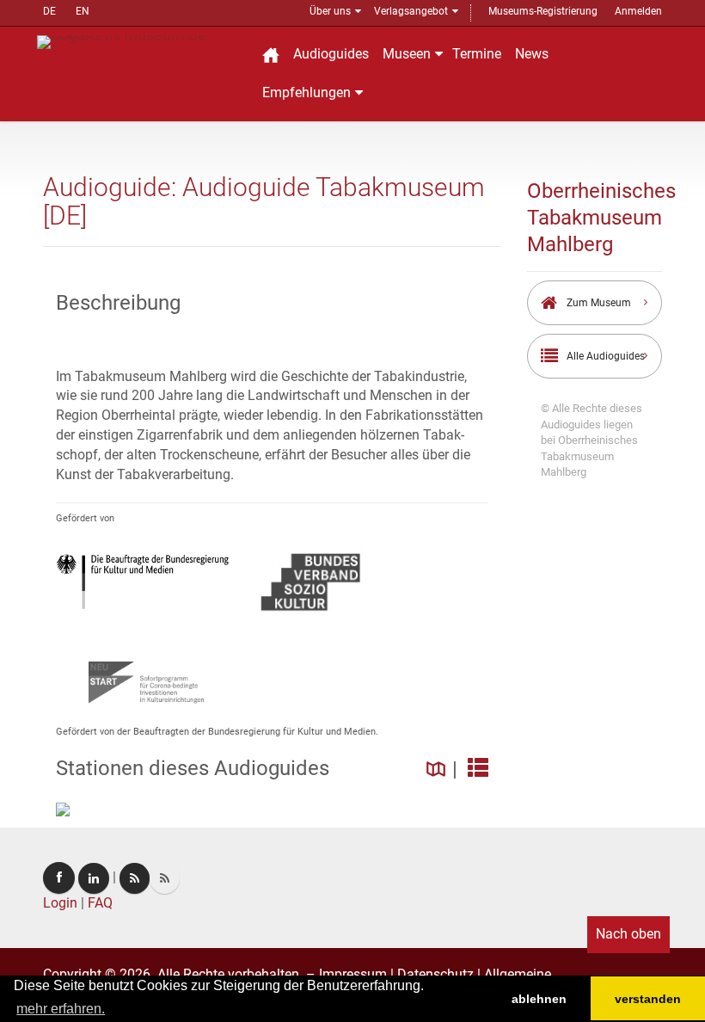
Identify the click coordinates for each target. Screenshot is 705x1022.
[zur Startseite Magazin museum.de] (139, 41)
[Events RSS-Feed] (135, 878)
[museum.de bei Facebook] (59, 878)
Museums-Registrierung (543, 11)
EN (82, 11)
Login (60, 903)
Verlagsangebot (411, 11)
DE (49, 11)
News (532, 54)
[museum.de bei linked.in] (93, 878)
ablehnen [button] (539, 999)
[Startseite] (270, 54)
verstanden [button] (648, 999)
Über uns (330, 11)
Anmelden (638, 11)
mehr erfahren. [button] (60, 1008)
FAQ (100, 903)
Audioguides (331, 54)
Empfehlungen (306, 92)
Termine (476, 54)
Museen (407, 54)
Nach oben (628, 934)
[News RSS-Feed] (165, 878)
